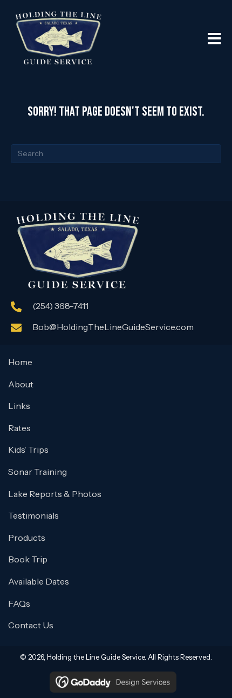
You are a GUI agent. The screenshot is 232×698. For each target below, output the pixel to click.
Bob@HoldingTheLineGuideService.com (113, 326)
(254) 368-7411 (60, 305)
